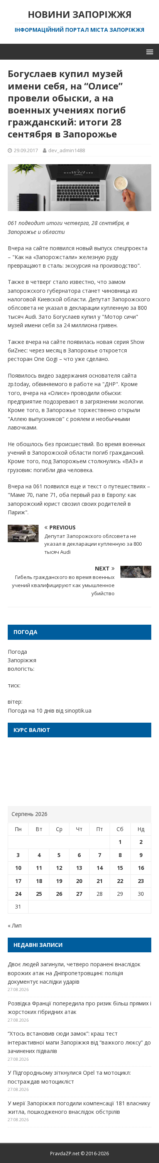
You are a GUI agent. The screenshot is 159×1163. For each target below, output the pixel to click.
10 (18, 867)
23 (141, 881)
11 (39, 867)
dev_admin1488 (66, 150)
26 (59, 893)
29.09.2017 (26, 150)
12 (59, 867)
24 (18, 893)
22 (120, 881)
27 (79, 893)
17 (18, 881)
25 (39, 893)
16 (141, 867)
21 (99, 881)
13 (79, 867)
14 (99, 867)
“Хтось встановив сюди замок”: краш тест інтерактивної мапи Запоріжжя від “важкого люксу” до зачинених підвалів (79, 1042)
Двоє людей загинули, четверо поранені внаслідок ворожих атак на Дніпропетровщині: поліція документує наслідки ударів (74, 972)
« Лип (15, 925)
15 (120, 867)
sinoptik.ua (78, 710)
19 (59, 881)
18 (39, 881)
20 (79, 881)
